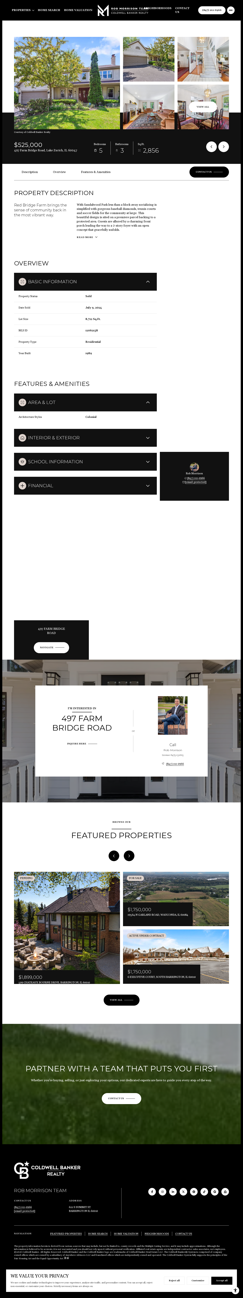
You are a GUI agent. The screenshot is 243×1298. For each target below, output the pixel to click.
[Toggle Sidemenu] (231, 10)
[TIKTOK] (204, 1192)
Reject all (174, 1280)
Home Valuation (78, 10)
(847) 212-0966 (212, 10)
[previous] (114, 856)
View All (203, 107)
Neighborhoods (157, 8)
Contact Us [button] (183, 1234)
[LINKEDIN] (173, 1192)
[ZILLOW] (225, 1192)
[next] (129, 856)
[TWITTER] (183, 1192)
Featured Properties (66, 1234)
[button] (209, 172)
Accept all (222, 1280)
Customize (198, 1280)
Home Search (49, 10)
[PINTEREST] (194, 1192)
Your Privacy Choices (121, 1294)
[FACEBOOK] (152, 1192)
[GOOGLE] (215, 1192)
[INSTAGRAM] (162, 1192)
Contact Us (182, 10)
